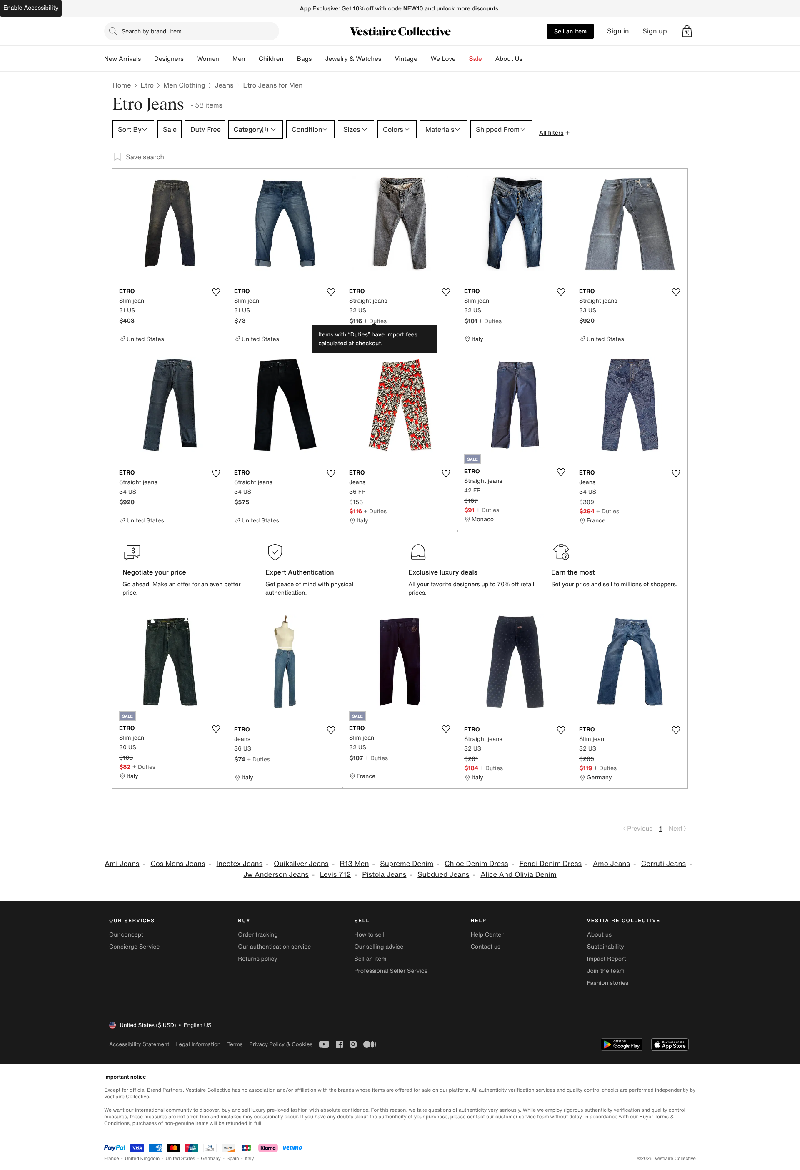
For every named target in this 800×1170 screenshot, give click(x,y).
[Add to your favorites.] (216, 292)
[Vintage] (424, 58)
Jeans (224, 85)
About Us (508, 58)
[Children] (290, 58)
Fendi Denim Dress (550, 864)
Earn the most (573, 572)
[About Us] (529, 58)
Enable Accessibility (30, 7)
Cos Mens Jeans (177, 864)
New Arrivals (122, 58)
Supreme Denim (406, 864)
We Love (443, 58)
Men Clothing (184, 85)
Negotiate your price (154, 572)
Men (238, 58)
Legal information (198, 1044)
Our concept (126, 934)
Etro (147, 85)
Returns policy (257, 958)
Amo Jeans (611, 864)
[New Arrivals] (147, 58)
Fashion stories (607, 983)
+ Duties (375, 320)
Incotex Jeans (240, 864)
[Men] (252, 58)
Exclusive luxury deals (443, 572)
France (111, 1158)
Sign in (618, 31)
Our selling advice (378, 946)
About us (599, 934)
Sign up (654, 31)
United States (180, 1158)
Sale (475, 58)
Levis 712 (335, 874)
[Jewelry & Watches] (388, 58)
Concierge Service (134, 946)
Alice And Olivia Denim (518, 874)
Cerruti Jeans (663, 864)
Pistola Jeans (384, 874)
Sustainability (605, 946)
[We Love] (462, 58)
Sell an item (570, 31)
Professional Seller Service (391, 971)
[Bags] (318, 58)
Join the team (606, 971)
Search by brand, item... (154, 31)
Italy (249, 1158)
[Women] (225, 58)
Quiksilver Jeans (301, 864)
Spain (233, 1158)
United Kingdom (142, 1158)
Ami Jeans (122, 864)
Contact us (486, 946)
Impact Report (606, 958)
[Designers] (190, 58)
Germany (211, 1158)
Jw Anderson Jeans (276, 874)
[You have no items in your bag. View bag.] (687, 31)
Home (121, 85)
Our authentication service (274, 946)
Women (208, 58)
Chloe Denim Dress (476, 864)
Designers (169, 58)
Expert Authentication (299, 572)
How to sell (369, 934)
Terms (234, 1044)
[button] (687, 31)
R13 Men (354, 864)
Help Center (487, 934)
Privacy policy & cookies (280, 1044)
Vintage (406, 58)
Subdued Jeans (443, 874)
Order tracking (258, 934)
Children (271, 58)
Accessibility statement (139, 1044)
